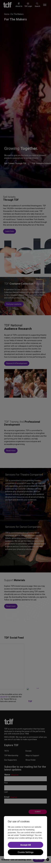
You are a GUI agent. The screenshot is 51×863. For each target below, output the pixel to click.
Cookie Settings (25, 852)
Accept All (25, 845)
